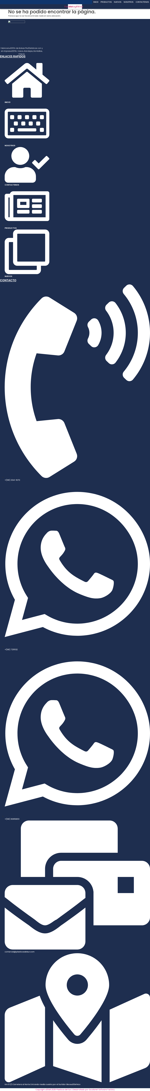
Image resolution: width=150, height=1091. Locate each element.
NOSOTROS (128, 2)
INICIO (95, 2)
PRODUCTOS (106, 2)
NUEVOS (117, 2)
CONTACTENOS (142, 2)
